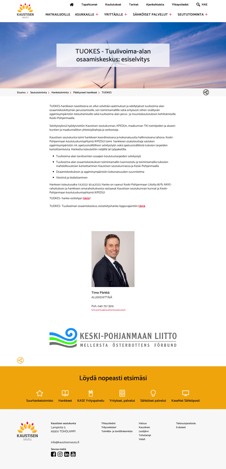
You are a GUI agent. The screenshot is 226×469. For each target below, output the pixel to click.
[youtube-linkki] (74, 455)
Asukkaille (84, 15)
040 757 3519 (105, 306)
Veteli (142, 439)
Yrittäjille (113, 15)
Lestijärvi (144, 431)
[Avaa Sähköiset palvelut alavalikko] (170, 14)
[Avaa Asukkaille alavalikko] (97, 14)
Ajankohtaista (155, 4)
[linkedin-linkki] (67, 455)
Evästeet (181, 427)
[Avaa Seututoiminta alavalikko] (206, 14)
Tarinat (133, 4)
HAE (204, 5)
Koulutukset (113, 4)
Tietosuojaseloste (186, 423)
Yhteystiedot (180, 4)
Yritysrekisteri (108, 427)
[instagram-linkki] (61, 455)
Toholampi (145, 435)
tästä (86, 198)
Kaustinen (144, 427)
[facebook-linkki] (54, 455)
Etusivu (21, 93)
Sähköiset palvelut (150, 15)
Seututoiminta (191, 15)
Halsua (143, 423)
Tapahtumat (89, 4)
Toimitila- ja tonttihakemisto (117, 431)
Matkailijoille (57, 15)
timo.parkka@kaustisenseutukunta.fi (108, 310)
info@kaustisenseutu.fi (65, 442)
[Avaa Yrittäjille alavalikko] (125, 14)
